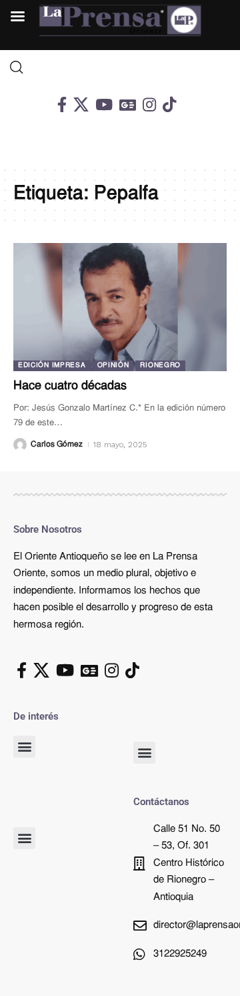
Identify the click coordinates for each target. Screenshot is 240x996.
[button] (24, 747)
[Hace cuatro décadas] (120, 307)
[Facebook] (62, 104)
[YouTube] (104, 104)
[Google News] (127, 104)
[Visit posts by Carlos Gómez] (20, 444)
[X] (81, 104)
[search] (120, 67)
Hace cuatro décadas (70, 386)
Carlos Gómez (57, 445)
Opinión (113, 365)
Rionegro (160, 365)
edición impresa (52, 365)
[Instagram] (149, 104)
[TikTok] (169, 104)
